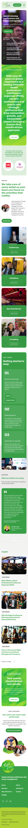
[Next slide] (16, 539)
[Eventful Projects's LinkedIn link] (10, 801)
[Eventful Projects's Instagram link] (6, 801)
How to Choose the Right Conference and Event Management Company (11, 652)
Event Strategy (5, 577)
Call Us (8, 396)
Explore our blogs (6, 661)
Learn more (14, 137)
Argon (8, 824)
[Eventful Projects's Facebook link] (3, 801)
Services (4, 788)
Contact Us (19, 788)
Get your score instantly (14, 730)
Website (3, 824)
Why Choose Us (7, 791)
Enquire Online (10, 400)
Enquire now (8, 31)
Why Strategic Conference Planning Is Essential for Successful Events (12, 617)
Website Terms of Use (14, 821)
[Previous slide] (12, 539)
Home (4, 785)
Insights (4, 795)
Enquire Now (17, 5)
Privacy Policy (4, 821)
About (18, 785)
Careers (18, 791)
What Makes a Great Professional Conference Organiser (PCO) (11, 582)
